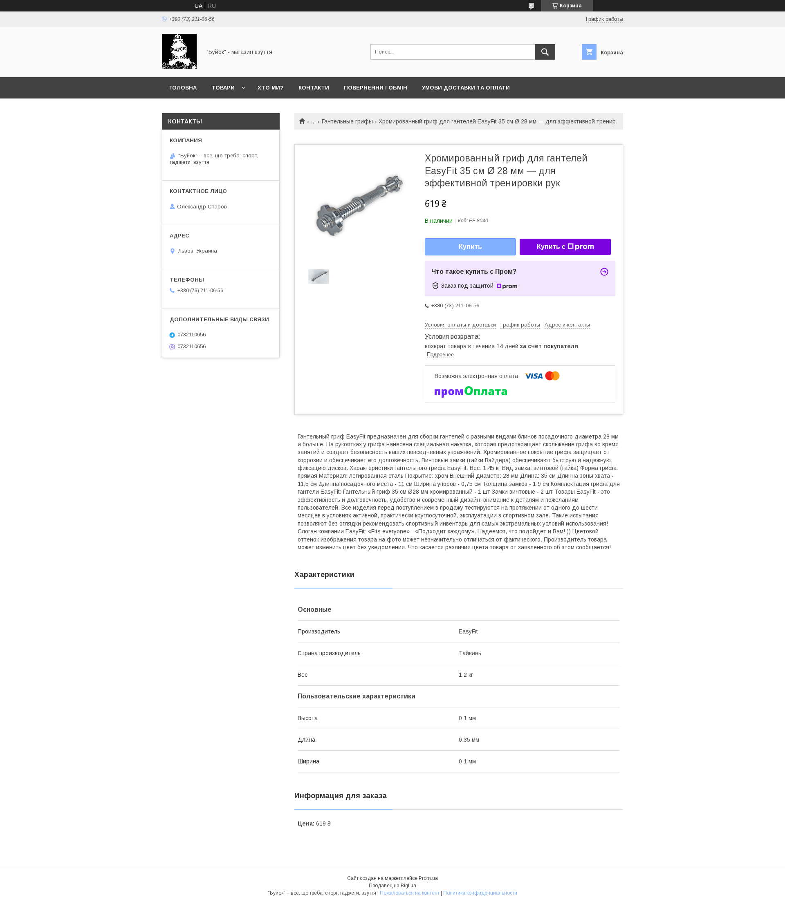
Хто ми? (271, 88)
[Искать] (545, 52)
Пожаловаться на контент (410, 893)
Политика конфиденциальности (480, 893)
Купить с (551, 246)
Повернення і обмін (375, 88)
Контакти (313, 88)
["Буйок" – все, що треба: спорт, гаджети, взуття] (179, 66)
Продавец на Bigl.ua (392, 885)
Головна (183, 88)
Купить (470, 246)
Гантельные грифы (347, 121)
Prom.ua (428, 878)
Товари (223, 88)
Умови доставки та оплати (466, 88)
